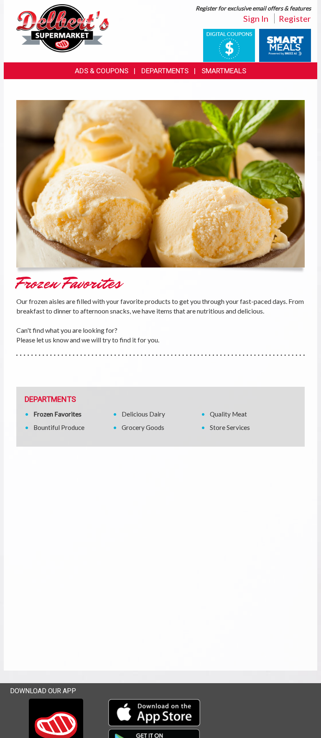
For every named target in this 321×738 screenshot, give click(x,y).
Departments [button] (165, 71)
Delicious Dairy (143, 414)
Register (295, 18)
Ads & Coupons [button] (101, 71)
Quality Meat (228, 414)
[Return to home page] (62, 27)
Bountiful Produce (58, 427)
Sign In (255, 18)
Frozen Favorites (57, 414)
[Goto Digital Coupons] (229, 44)
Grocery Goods (143, 427)
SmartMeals (223, 71)
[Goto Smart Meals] (285, 44)
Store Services (230, 427)
